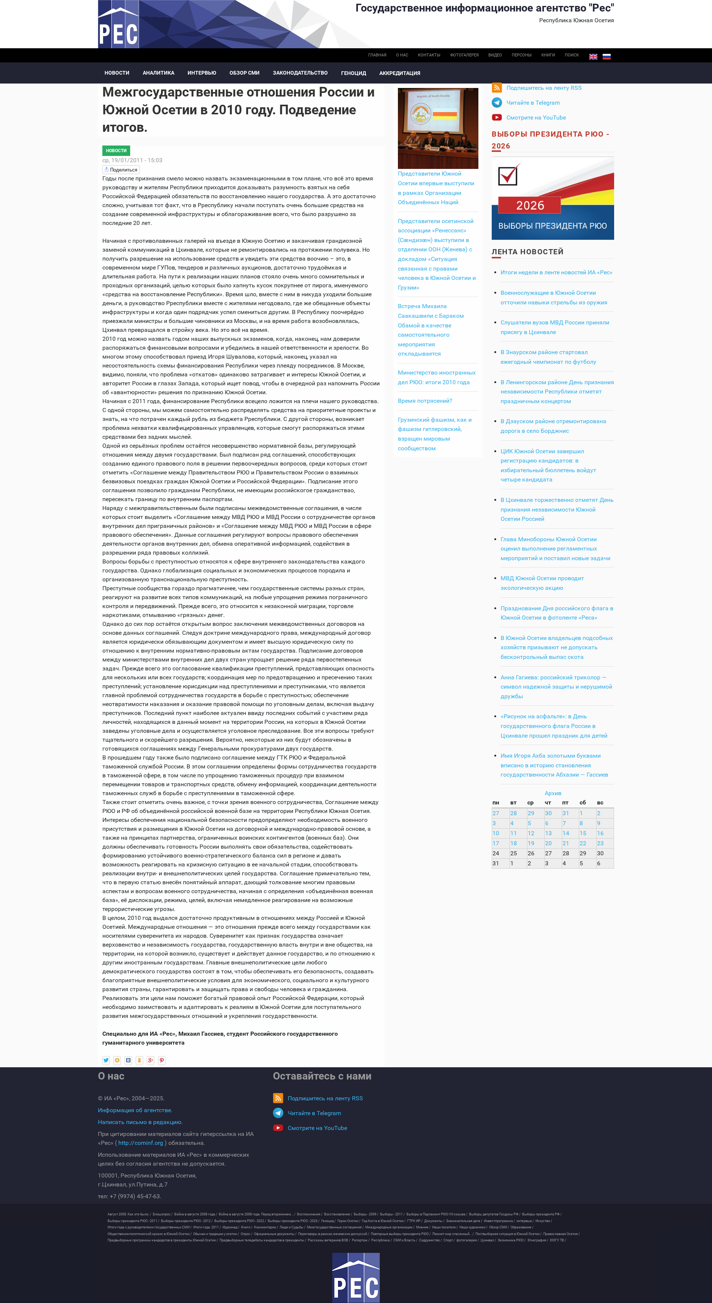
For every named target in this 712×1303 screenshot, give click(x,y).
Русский (606, 56)
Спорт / (449, 1240)
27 (495, 813)
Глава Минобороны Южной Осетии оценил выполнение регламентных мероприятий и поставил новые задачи (555, 549)
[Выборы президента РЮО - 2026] (553, 197)
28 (513, 813)
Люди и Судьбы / (293, 1227)
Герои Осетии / (348, 1221)
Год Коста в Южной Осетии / (384, 1221)
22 (583, 843)
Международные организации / (390, 1227)
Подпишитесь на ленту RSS (544, 87)
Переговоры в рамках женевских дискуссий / (333, 1234)
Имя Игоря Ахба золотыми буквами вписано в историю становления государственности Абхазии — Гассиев (554, 765)
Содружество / (430, 1240)
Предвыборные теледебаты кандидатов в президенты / (263, 1240)
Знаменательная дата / (464, 1221)
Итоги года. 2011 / (207, 1227)
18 (513, 843)
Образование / (522, 1227)
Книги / (247, 1227)
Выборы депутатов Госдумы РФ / (495, 1214)
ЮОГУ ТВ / (558, 1240)
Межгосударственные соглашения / (335, 1227)
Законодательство (300, 73)
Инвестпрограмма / (499, 1221)
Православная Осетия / (561, 1234)
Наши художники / (473, 1227)
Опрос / (247, 1234)
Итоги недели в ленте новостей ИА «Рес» (557, 272)
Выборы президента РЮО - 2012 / (187, 1221)
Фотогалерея (464, 55)
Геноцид (353, 73)
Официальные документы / (275, 1234)
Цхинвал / (488, 1240)
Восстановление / (338, 1214)
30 (548, 813)
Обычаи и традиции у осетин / (216, 1234)
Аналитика (158, 73)
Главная (377, 55)
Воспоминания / (310, 1214)
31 (566, 813)
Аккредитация (399, 73)
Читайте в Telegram (533, 102)
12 (531, 833)
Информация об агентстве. (135, 1110)
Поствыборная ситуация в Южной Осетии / (508, 1234)
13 (548, 833)
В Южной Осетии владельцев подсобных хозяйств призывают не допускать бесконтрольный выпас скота (557, 647)
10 (495, 833)
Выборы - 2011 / (392, 1214)
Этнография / (537, 1240)
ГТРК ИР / (415, 1221)
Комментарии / (266, 1227)
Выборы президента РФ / (542, 1214)
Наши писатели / (445, 1227)
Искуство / (543, 1221)
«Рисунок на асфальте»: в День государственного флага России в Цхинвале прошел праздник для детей (554, 726)
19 (531, 843)
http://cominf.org (140, 1142)
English (593, 56)
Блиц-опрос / (163, 1214)
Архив (553, 793)
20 (548, 843)
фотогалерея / (467, 1240)
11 (513, 833)
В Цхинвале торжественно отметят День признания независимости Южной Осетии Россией (557, 509)
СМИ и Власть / (405, 1240)
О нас (402, 55)
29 (531, 813)
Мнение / (423, 1227)
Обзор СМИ (245, 73)
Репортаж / (361, 1240)
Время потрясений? (425, 400)
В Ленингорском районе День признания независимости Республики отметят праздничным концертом (557, 392)
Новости (117, 73)
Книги (548, 55)
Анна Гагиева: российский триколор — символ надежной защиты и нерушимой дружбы (556, 687)
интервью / (525, 1221)
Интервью (202, 73)
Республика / (381, 1240)
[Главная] (356, 1278)
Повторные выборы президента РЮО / (401, 1234)
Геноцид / (328, 1221)
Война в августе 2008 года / (195, 1214)
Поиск (572, 55)
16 (600, 833)
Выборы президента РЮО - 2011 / (133, 1221)
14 (566, 833)
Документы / (434, 1221)
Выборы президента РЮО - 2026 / (294, 1221)
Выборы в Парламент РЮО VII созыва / (437, 1214)
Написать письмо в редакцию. (140, 1122)
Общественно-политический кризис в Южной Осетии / (150, 1234)
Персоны (522, 55)
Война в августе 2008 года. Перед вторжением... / (257, 1214)
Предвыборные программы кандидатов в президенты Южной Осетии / (163, 1240)
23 (600, 843)
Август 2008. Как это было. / (129, 1214)
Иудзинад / (231, 1227)
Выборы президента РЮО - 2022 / (240, 1221)
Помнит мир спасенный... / (453, 1234)
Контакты (429, 55)
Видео (495, 55)
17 (495, 843)
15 (583, 833)
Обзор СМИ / (499, 1227)
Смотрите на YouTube (536, 117)
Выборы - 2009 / (366, 1214)
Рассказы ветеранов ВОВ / (329, 1240)
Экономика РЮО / (512, 1240)
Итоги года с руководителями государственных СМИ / (150, 1227)
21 (566, 843)
